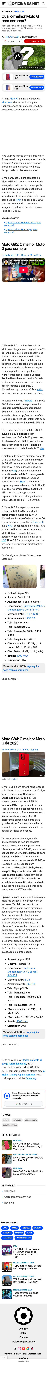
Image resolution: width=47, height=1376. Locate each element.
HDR (22, 481)
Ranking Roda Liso (23, 1238)
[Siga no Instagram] (19, 1348)
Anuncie (23, 1328)
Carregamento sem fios (17, 1196)
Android (28, 400)
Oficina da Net (8, 11)
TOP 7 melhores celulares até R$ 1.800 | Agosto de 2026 (27, 1280)
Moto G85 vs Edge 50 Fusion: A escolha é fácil (28, 1159)
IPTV (15, 1246)
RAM (18, 199)
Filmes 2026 (7, 1238)
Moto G (14, 98)
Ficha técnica (37, 77)
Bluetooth (38, 522)
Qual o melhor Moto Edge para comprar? (20, 230)
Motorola (19, 11)
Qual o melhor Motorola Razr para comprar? (22, 224)
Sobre (23, 1333)
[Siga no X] (15, 1348)
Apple (5, 1228)
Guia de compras (10, 1125)
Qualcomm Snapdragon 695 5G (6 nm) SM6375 (22, 972)
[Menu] (4, 4)
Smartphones (31, 1120)
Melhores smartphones (23, 1263)
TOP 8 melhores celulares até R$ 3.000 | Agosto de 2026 (27, 1267)
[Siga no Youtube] (23, 1348)
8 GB (27, 613)
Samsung (31, 1078)
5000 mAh (22, 655)
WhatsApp (7, 1233)
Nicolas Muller (12, 37)
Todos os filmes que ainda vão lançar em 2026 (25, 1294)
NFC (10, 525)
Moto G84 (13, 779)
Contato (23, 1337)
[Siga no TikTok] (32, 1348)
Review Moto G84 (11, 749)
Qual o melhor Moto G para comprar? (20, 18)
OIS (14, 470)
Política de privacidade (23, 1341)
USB (4, 540)
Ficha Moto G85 (10, 255)
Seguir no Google (13, 41)
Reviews (9, 1202)
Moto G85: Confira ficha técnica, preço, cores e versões (28, 1172)
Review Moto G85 (31, 255)
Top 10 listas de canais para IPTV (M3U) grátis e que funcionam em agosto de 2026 (26, 1253)
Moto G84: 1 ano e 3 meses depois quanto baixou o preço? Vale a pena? (27, 1146)
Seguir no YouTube (36, 41)
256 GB (31, 618)
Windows (19, 1233)
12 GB (36, 613)
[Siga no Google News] (27, 1348)
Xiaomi (29, 1233)
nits (42, 448)
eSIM (40, 389)
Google (14, 1228)
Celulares (9, 1191)
